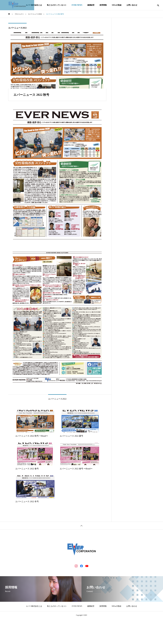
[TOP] (81, 525)
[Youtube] (86, 565)
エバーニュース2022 (17, 28)
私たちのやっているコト (57, 5)
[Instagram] (76, 565)
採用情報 (103, 5)
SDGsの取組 (116, 5)
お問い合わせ (132, 5)
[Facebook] (81, 565)
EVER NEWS (77, 5)
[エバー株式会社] (17, 5)
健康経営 (90, 5)
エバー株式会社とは (34, 606)
